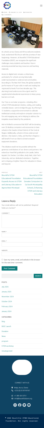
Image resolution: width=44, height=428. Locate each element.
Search (38, 276)
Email (4, 241)
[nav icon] (41, 5)
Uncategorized (7, 351)
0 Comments (7, 14)
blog (3, 321)
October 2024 (7, 301)
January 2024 (6, 311)
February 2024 (7, 306)
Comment (6, 213)
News (4, 336)
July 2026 (5, 287)
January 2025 (6, 292)
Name (4, 231)
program (5, 341)
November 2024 (8, 296)
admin (5, 12)
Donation (28, 12)
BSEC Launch (6, 326)
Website (4, 250)
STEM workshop (8, 346)
